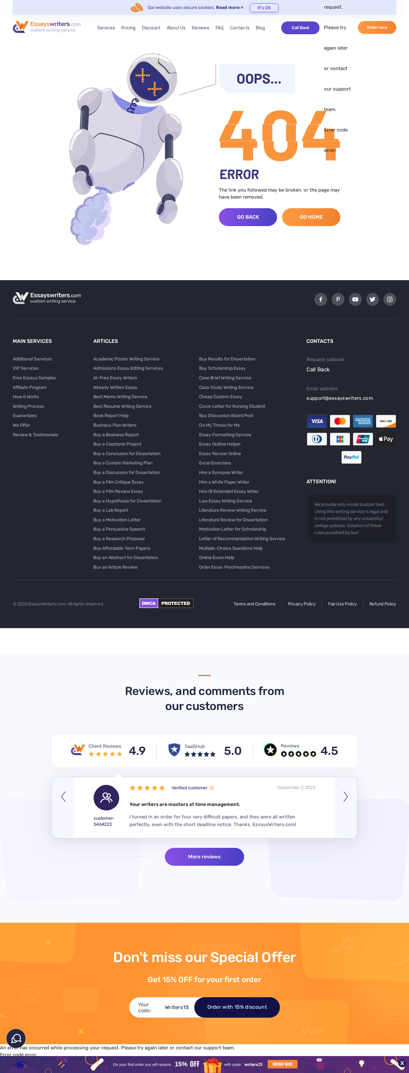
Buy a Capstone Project (117, 444)
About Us (176, 27)
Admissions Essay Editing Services (128, 368)
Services (106, 27)
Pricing (128, 27)
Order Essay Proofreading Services (234, 567)
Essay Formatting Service (225, 435)
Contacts (240, 27)
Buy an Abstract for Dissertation (125, 557)
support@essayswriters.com (339, 398)
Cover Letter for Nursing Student (232, 406)
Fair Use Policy (342, 604)
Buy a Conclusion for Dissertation (126, 453)
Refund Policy (382, 604)
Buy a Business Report (116, 435)
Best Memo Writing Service (120, 396)
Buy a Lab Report (110, 510)
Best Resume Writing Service (122, 406)
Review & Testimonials (35, 435)
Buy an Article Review (115, 567)
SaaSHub (195, 746)
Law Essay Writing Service (225, 501)
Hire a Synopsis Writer (221, 472)
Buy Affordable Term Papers (121, 548)
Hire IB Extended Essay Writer (229, 491)
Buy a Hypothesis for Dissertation (127, 501)
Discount (151, 27)
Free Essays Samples (34, 378)
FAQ (220, 27)
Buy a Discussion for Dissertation (126, 472)
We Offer (21, 425)
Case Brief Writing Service (225, 378)
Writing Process (28, 406)
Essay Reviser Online (220, 453)
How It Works (26, 396)
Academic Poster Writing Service (126, 359)
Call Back (300, 27)
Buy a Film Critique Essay (118, 482)
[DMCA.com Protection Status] (166, 606)
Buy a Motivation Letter (117, 520)
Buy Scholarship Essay (222, 368)
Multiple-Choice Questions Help (231, 548)
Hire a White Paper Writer (224, 482)
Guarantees (25, 415)
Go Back (248, 217)
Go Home (311, 217)
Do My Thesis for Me (219, 425)
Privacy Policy (302, 604)
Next (346, 807)
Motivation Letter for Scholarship (232, 529)
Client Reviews (105, 746)
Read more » (229, 7)
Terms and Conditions (254, 604)
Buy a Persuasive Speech (119, 529)
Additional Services (32, 359)
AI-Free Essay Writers (115, 378)
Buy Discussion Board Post (226, 415)
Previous (63, 807)
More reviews (204, 857)
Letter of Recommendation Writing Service (242, 538)
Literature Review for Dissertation (233, 520)
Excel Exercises (215, 463)
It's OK (264, 8)
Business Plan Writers (114, 425)
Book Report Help (110, 415)
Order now (377, 27)
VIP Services (26, 368)
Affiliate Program (30, 387)
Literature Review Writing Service (232, 510)
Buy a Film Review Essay (118, 491)
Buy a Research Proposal (118, 538)
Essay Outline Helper (220, 444)
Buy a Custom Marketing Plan (122, 463)
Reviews (200, 27)
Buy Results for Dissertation (227, 359)
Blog (260, 27)
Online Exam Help (216, 557)
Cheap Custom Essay (220, 396)
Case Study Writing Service (226, 387)
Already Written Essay (115, 387)
